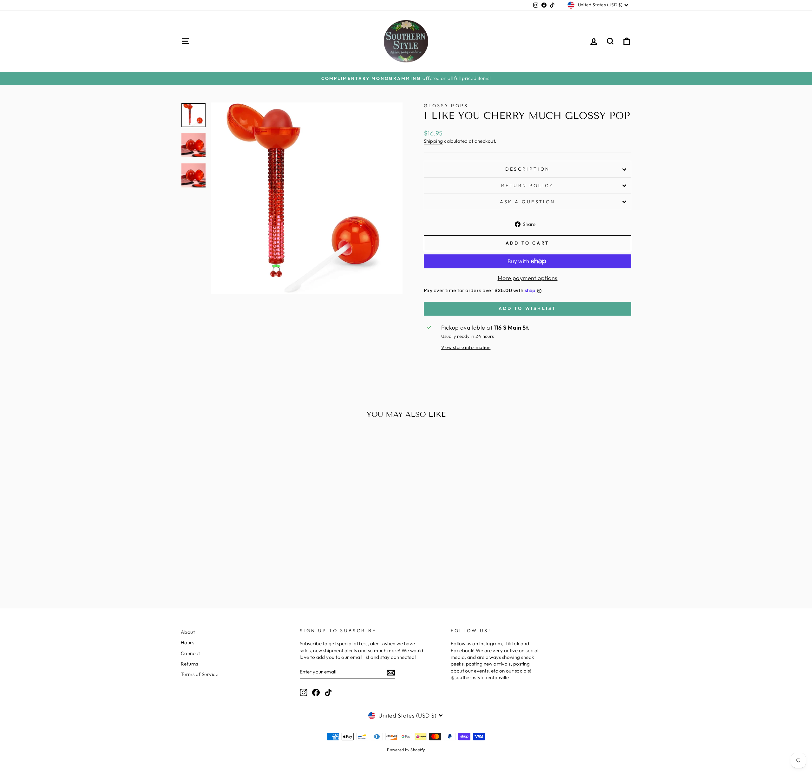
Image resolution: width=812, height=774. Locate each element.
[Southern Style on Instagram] (303, 692)
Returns (189, 664)
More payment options (528, 278)
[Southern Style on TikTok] (328, 692)
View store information (466, 347)
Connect (190, 653)
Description (527, 169)
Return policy (527, 185)
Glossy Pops (446, 105)
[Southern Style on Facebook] (316, 692)
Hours (187, 643)
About (188, 632)
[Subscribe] (391, 672)
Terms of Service (199, 674)
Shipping (433, 141)
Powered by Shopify (406, 749)
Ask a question (527, 202)
